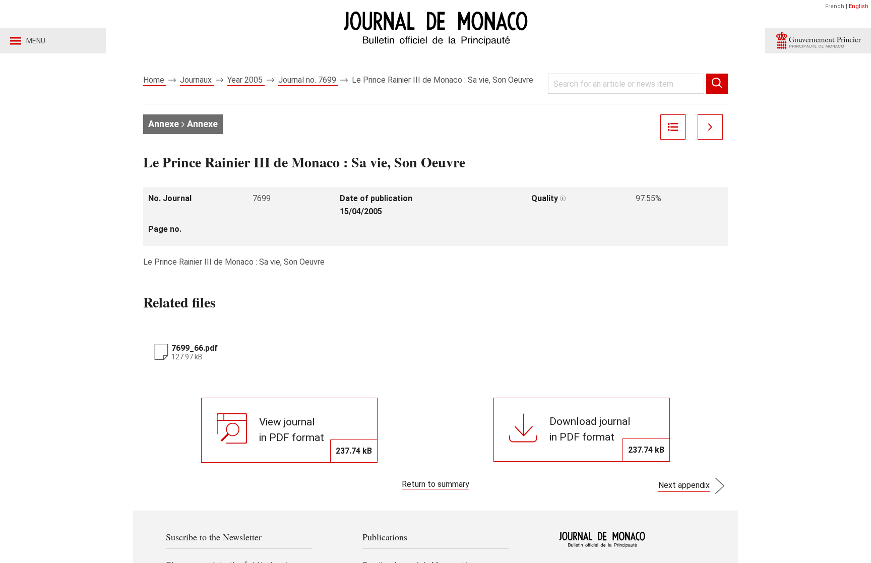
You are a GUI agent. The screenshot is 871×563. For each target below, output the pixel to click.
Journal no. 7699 (308, 80)
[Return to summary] (673, 127)
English (858, 6)
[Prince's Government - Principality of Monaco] (818, 40)
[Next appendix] (710, 127)
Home (154, 80)
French (834, 6)
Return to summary (435, 484)
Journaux (197, 80)
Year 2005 (246, 80)
